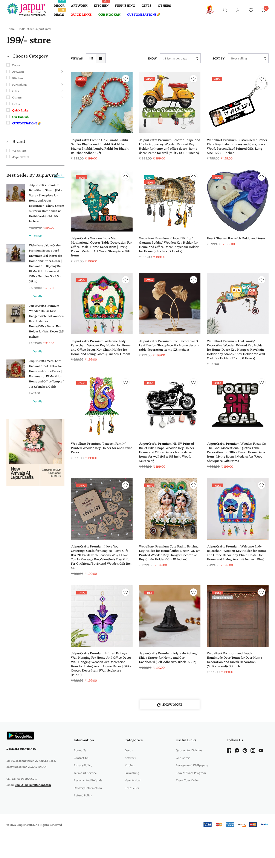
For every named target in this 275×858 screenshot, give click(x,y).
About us (80, 750)
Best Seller (132, 788)
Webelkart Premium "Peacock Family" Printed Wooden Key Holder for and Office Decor (101, 447)
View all (59, 175)
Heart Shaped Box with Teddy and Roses (236, 238)
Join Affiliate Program (191, 773)
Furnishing (125, 5)
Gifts (146, 5)
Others (164, 5)
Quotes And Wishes (189, 750)
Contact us (81, 757)
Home (10, 28)
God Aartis (183, 757)
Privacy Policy (83, 765)
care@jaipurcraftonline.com (33, 784)
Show (152, 58)
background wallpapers (192, 765)
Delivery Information (88, 788)
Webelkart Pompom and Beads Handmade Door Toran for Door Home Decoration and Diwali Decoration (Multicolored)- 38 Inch (234, 659)
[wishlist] (125, 78)
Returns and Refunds (88, 780)
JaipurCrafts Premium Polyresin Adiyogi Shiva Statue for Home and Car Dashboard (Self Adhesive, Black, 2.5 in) (168, 657)
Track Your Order (187, 780)
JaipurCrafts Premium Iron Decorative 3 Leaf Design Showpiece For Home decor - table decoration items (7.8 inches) (169, 345)
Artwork (79, 5)
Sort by (218, 58)
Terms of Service (85, 773)
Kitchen (101, 5)
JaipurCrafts (20, 157)
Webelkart (19, 150)
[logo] (26, 10)
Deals (59, 14)
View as (77, 58)
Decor (59, 5)
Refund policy (83, 795)
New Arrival (133, 780)
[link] (225, 10)
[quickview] (125, 89)
